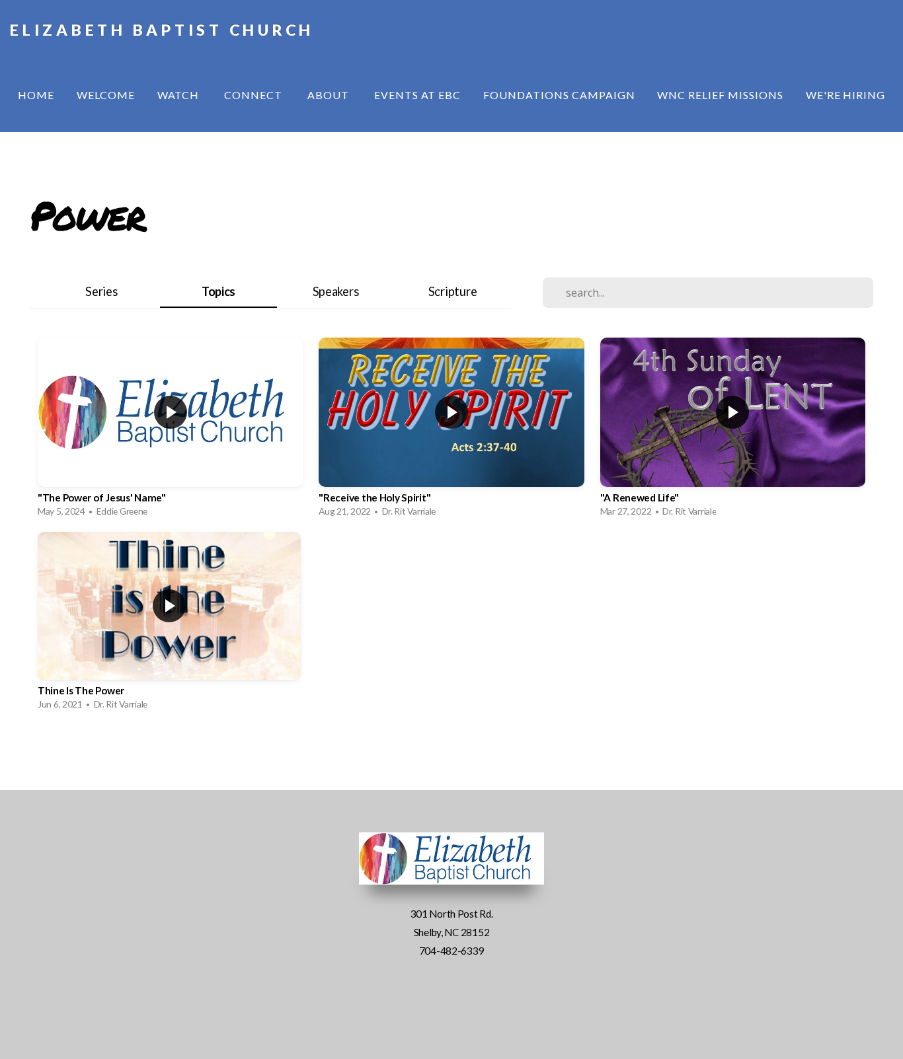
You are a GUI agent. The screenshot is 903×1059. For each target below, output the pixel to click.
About (329, 95)
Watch (179, 95)
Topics (218, 291)
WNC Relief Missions (720, 95)
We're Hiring (846, 95)
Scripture (452, 291)
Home (36, 95)
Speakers (336, 291)
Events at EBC (417, 95)
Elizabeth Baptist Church (162, 29)
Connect (254, 95)
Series (101, 291)
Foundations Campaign (559, 95)
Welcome (106, 95)
